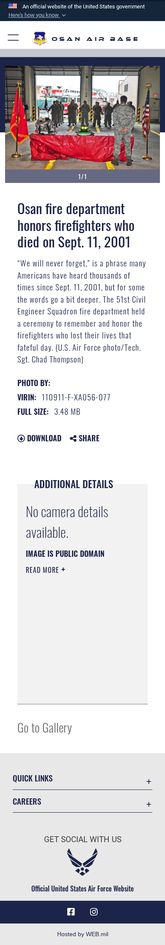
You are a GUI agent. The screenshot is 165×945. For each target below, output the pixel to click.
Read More (43, 570)
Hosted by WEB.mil (82, 934)
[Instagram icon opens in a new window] (94, 912)
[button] (38, 15)
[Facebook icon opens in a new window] (71, 912)
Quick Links (32, 778)
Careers (27, 801)
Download (43, 437)
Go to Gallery (44, 727)
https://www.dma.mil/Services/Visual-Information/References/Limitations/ (77, 688)
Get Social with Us (82, 839)
